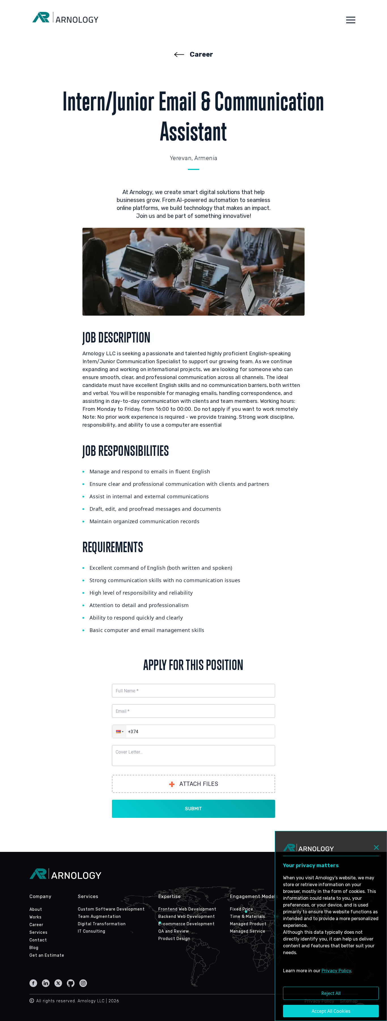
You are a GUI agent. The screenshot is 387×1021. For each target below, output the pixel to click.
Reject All (331, 993)
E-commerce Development (186, 924)
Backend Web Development (186, 916)
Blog (34, 947)
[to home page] (65, 19)
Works (35, 917)
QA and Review (173, 931)
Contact (38, 940)
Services (38, 932)
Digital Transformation (102, 924)
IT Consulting (91, 931)
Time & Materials (247, 916)
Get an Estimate (46, 955)
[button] (351, 20)
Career (36, 924)
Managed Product (248, 924)
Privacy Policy (336, 970)
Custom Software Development (111, 909)
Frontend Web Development (187, 909)
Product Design (174, 938)
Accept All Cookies (331, 1011)
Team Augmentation (99, 916)
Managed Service (247, 931)
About (35, 909)
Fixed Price (241, 909)
